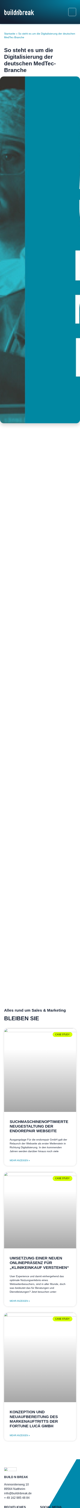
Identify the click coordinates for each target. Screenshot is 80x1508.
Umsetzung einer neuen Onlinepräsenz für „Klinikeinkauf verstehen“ (39, 1262)
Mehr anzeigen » (20, 1160)
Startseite (9, 33)
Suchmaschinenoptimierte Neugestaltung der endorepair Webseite (39, 1126)
